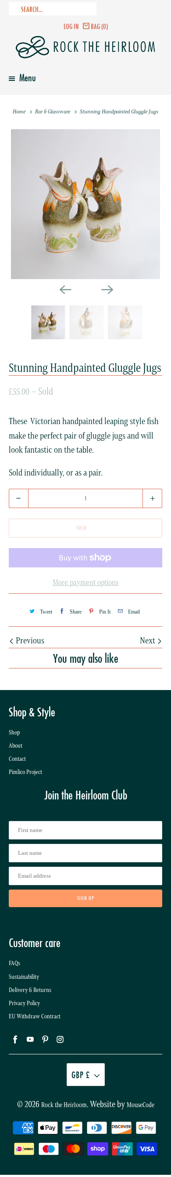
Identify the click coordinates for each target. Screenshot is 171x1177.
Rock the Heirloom (64, 1105)
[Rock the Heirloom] (86, 47)
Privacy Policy (24, 1003)
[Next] (106, 288)
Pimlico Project (25, 772)
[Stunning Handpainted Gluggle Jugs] (85, 204)
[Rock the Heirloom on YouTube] (77, 924)
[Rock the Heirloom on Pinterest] (93, 924)
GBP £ (80, 1074)
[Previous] (64, 288)
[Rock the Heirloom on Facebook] (62, 924)
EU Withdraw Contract (35, 1016)
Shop (14, 732)
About (15, 745)
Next (148, 640)
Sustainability (24, 977)
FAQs (14, 963)
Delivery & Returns (30, 990)
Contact (17, 759)
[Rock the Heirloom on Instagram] (109, 924)
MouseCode (140, 1105)
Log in (71, 26)
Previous (29, 640)
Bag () (99, 26)
